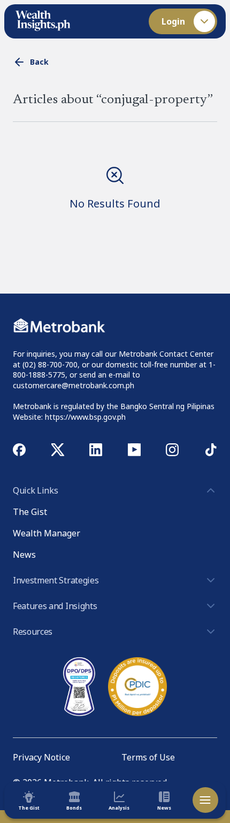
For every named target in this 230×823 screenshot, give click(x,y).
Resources (32, 631)
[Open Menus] (205, 800)
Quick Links (35, 490)
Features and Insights (55, 606)
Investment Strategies (55, 580)
